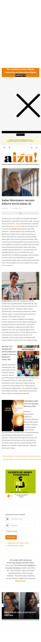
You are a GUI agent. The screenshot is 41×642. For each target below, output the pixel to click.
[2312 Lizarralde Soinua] (20, 484)
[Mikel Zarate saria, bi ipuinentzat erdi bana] (20, 605)
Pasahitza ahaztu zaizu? (16, 545)
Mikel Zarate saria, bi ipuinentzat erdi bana (20, 614)
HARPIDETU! (20, 75)
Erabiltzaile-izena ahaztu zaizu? (18, 543)
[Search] (36, 147)
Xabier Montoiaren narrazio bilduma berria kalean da (18, 202)
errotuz (9, 319)
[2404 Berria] (20, 140)
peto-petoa (16, 226)
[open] (4, 147)
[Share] (31, 147)
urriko (23, 388)
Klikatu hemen (20, 581)
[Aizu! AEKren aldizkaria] (20, 157)
